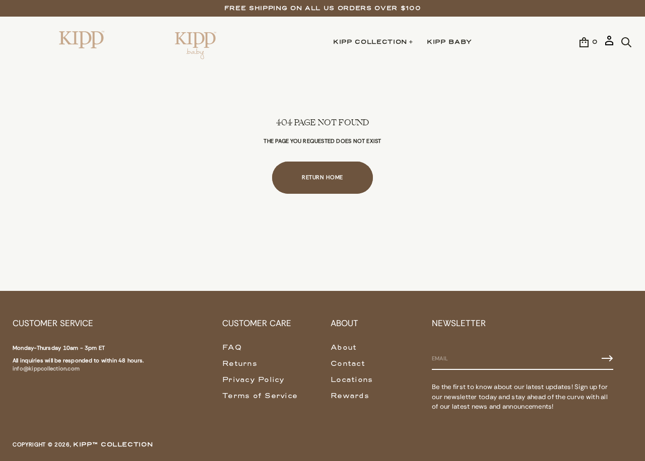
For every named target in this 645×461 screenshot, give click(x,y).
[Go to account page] (609, 44)
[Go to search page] (626, 42)
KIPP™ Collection (113, 444)
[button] (626, 42)
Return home (322, 177)
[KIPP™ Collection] (82, 42)
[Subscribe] (607, 358)
